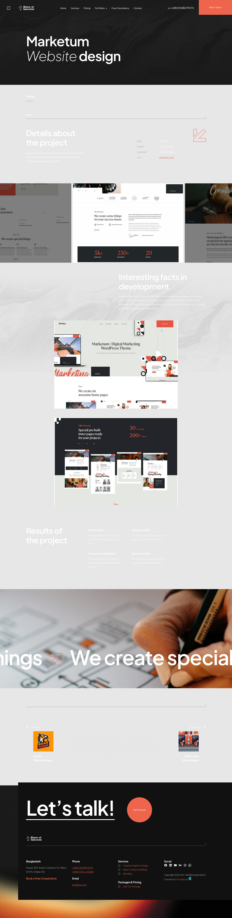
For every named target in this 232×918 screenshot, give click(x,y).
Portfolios (100, 8)
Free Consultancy (120, 8)
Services (75, 8)
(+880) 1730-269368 (82, 871)
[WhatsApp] (189, 865)
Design (30, 96)
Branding (195, 727)
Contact (138, 8)
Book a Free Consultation (41, 878)
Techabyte (181, 879)
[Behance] (180, 865)
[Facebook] (165, 865)
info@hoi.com (79, 884)
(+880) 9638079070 (182, 7)
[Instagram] (185, 865)
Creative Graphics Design (135, 865)
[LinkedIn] (170, 865)
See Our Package (131, 886)
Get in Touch (215, 7)
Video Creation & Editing (135, 869)
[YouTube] (175, 865)
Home (63, 8)
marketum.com (166, 157)
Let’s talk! (70, 808)
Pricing (87, 8)
